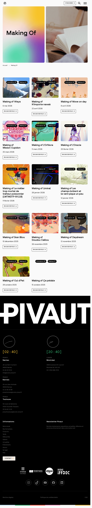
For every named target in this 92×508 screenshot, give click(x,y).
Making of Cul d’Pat (13, 281)
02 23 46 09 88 (7, 390)
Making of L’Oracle (71, 145)
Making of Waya (12, 102)
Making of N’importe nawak (41, 103)
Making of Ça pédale (43, 281)
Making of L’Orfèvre (42, 145)
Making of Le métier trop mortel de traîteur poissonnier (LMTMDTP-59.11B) (13, 192)
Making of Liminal (41, 188)
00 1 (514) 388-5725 (53, 370)
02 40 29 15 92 (7, 370)
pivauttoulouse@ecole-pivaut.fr (13, 412)
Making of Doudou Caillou (40, 238)
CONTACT (8, 458)
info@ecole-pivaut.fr (9, 373)
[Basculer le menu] (79, 3)
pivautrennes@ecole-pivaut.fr (12, 392)
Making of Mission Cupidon (11, 146)
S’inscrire (69, 3)
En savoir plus (9, 111)
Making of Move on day (74, 102)
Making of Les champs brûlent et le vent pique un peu (72, 191)
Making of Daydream (72, 237)
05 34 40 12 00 (7, 409)
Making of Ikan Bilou (14, 237)
